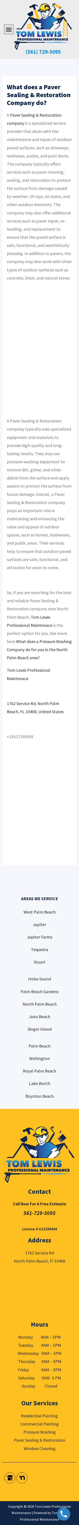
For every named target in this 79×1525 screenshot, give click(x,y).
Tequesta (39, 949)
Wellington (39, 1058)
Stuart (39, 962)
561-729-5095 (39, 1213)
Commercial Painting (39, 1424)
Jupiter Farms (39, 937)
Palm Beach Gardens (40, 991)
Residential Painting (39, 1415)
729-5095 (49, 51)
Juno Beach (39, 1016)
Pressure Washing (39, 1432)
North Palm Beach (40, 1004)
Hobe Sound (39, 979)
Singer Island (40, 1029)
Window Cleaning (40, 1448)
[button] (9, 29)
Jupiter (39, 924)
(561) (31, 51)
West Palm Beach (39, 912)
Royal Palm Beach (39, 1071)
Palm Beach (39, 1046)
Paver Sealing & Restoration (39, 1440)
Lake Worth (39, 1083)
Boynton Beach (39, 1096)
